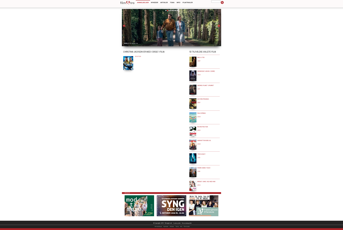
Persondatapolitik (187, 223)
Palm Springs (201, 113)
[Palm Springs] (192, 113)
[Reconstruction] (192, 127)
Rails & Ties (201, 57)
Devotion (138, 56)
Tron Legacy (201, 154)
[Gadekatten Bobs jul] (192, 140)
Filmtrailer (188, 2)
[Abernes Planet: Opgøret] (192, 85)
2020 (199, 117)
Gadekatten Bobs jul (204, 140)
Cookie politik (177, 223)
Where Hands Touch (203, 168)
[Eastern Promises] (192, 99)
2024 (199, 185)
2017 (198, 89)
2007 (198, 61)
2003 (198, 130)
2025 (199, 75)
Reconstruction (202, 127)
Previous (124, 26)
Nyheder (154, 2)
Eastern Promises (203, 99)
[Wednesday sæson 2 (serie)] (192, 71)
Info (178, 2)
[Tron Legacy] (192, 154)
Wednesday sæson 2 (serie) (206, 71)
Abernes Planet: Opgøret (205, 85)
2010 (198, 157)
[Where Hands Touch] (192, 168)
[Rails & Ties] (192, 57)
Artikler (164, 2)
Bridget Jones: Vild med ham (206, 181)
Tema (172, 2)
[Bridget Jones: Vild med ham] (192, 181)
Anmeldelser (143, 3)
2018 (198, 171)
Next (219, 26)
